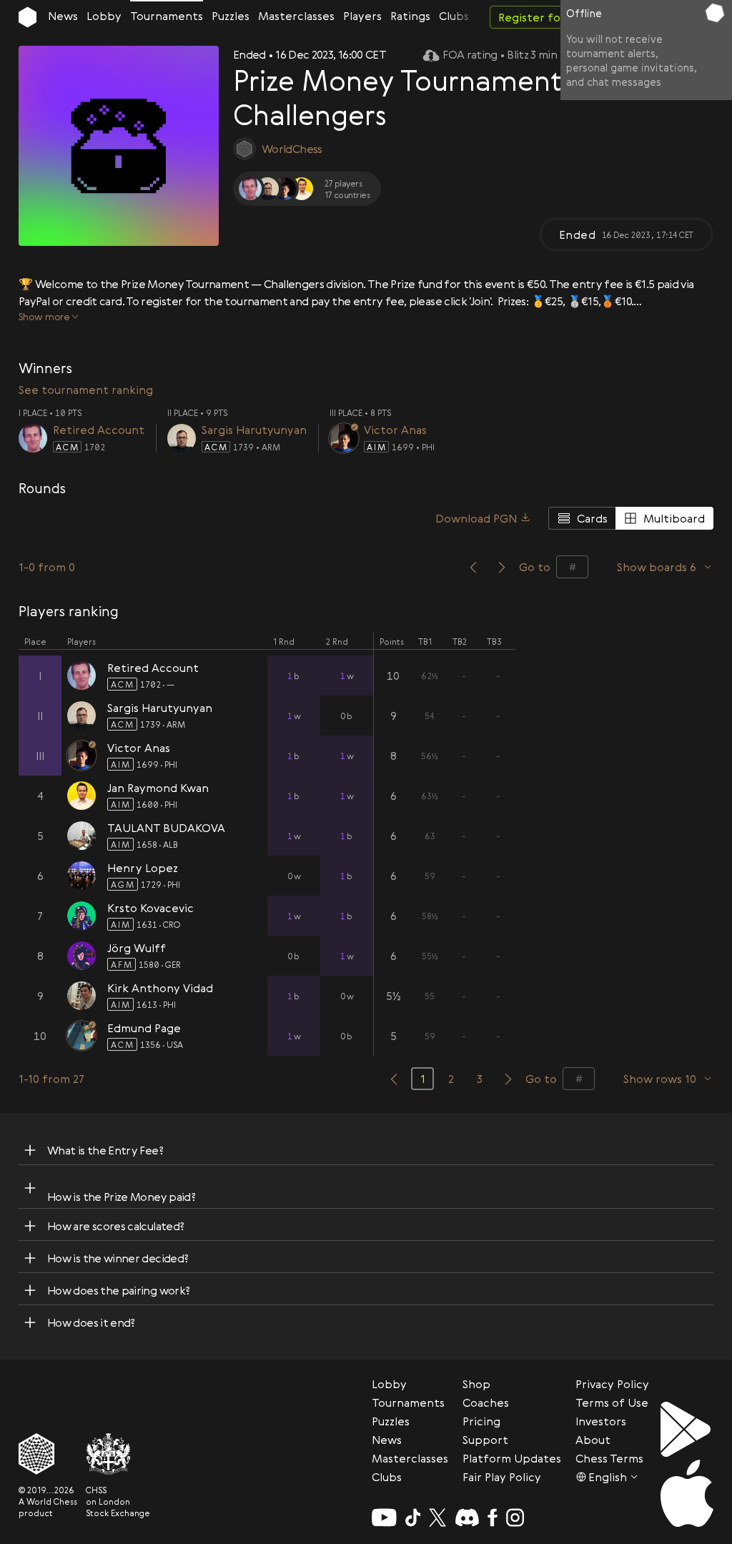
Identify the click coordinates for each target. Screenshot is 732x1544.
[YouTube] (384, 1517)
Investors (600, 1421)
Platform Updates (512, 1458)
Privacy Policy (612, 1384)
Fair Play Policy (502, 1477)
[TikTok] (413, 1517)
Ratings (410, 16)
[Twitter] (437, 1517)
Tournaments (166, 16)
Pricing (481, 1421)
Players (362, 16)
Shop (476, 1384)
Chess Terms (609, 1458)
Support (485, 1440)
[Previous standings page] (393, 1078)
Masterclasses (296, 16)
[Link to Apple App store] (687, 1493)
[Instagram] (515, 1517)
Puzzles (230, 16)
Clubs (454, 16)
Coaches (486, 1402)
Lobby (104, 16)
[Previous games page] (473, 566)
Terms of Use (611, 1402)
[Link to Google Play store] (687, 1429)
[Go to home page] (27, 17)
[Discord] (467, 1517)
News (63, 16)
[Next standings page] (508, 1078)
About (592, 1440)
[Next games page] (501, 566)
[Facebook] (493, 1517)
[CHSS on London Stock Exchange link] (118, 1453)
